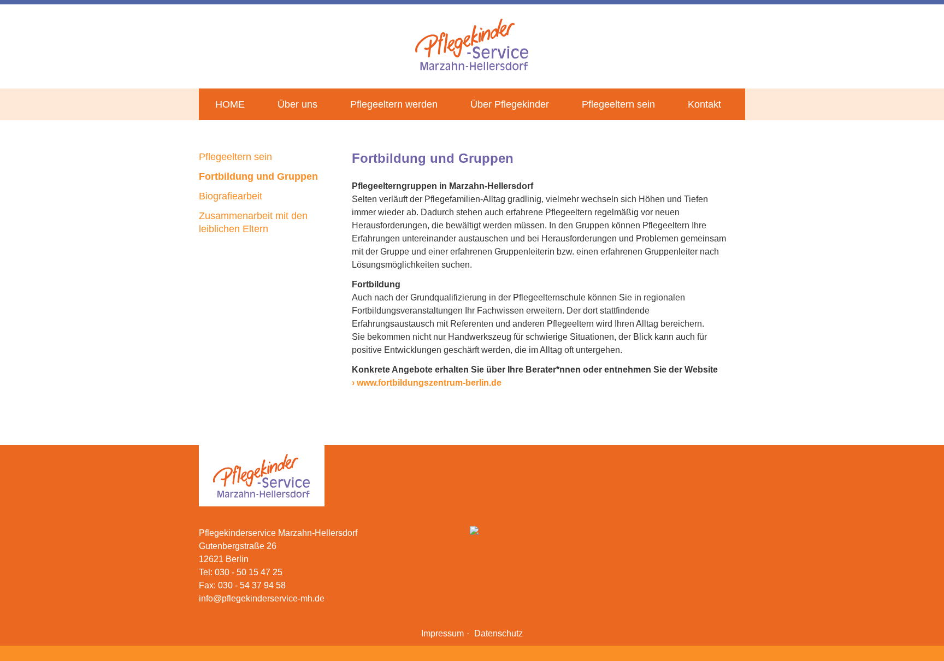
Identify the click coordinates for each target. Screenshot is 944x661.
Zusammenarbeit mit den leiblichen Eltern (253, 222)
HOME (230, 104)
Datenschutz (498, 633)
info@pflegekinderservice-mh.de (261, 598)
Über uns (297, 104)
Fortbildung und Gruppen (258, 176)
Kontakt (704, 104)
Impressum (442, 633)
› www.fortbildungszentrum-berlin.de (427, 382)
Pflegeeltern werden (394, 104)
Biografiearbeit (230, 196)
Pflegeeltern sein (618, 104)
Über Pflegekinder (509, 104)
